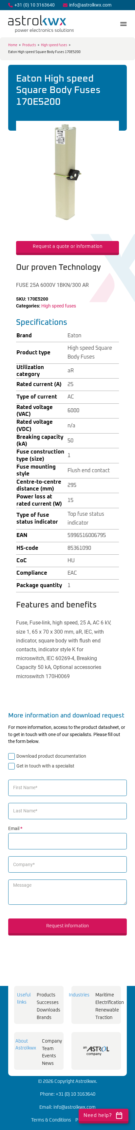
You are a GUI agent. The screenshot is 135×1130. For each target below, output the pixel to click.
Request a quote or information (67, 246)
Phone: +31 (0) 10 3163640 (67, 1094)
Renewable (107, 1010)
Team (48, 1049)
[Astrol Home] (96, 1051)
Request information (67, 926)
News (48, 1063)
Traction (103, 1017)
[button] (110, 130)
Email (15, 828)
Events (49, 1056)
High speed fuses (54, 45)
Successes (48, 1002)
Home (12, 45)
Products (29, 45)
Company (52, 1041)
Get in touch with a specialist (45, 766)
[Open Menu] (123, 24)
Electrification (109, 1002)
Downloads (48, 1010)
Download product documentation (51, 756)
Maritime (104, 995)
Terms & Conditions (51, 1120)
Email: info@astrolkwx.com (67, 1107)
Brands (44, 1017)
